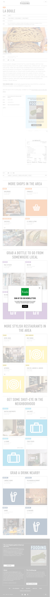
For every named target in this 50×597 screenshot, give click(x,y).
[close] (39, 288)
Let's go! (25, 306)
